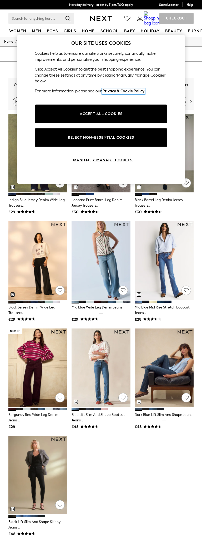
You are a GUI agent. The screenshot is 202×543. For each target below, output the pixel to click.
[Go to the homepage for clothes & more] (101, 18)
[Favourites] (127, 18)
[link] (140, 18)
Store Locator (169, 5)
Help (190, 5)
